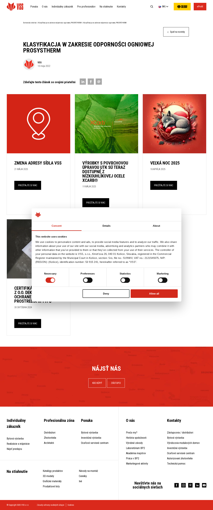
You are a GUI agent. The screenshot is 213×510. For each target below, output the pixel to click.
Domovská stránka (29, 23)
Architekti (49, 442)
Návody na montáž (88, 470)
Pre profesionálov (86, 6)
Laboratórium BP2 (135, 448)
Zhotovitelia (50, 437)
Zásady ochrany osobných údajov (50, 505)
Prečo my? (131, 432)
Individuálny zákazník (62, 6)
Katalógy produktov (53, 470)
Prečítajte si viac (27, 185)
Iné (80, 481)
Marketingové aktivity (137, 463)
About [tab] (156, 225)
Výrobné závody (134, 442)
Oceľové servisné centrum (94, 442)
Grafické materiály (52, 481)
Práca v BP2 (132, 458)
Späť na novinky (177, 31)
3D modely (48, 476)
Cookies (71, 505)
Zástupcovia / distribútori (180, 432)
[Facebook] (91, 81)
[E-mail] (99, 81)
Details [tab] (107, 225)
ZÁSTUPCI (116, 383)
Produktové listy (51, 486)
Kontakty (121, 6)
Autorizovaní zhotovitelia (180, 458)
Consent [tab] (57, 225)
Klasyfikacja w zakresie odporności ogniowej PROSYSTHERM (60, 23)
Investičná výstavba (91, 437)
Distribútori (49, 432)
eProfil (200, 6)
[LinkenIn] (83, 81)
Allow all (154, 293)
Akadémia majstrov (136, 453)
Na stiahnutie (106, 6)
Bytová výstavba (15, 438)
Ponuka (34, 6)
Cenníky (83, 476)
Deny (106, 293)
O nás (45, 6)
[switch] (88, 280)
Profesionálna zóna (59, 420)
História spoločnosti (136, 437)
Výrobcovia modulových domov (183, 442)
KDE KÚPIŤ (97, 383)
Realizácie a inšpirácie (18, 443)
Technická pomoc (176, 463)
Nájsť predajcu (14, 448)
